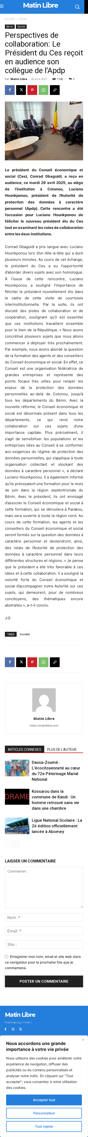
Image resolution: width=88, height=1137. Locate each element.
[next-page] (16, 844)
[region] (44, 1086)
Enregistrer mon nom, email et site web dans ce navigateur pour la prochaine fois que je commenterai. (43, 962)
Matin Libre (19, 79)
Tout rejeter (44, 1126)
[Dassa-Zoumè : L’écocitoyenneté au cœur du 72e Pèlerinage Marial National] (17, 768)
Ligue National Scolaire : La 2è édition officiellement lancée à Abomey (57, 826)
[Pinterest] (32, 90)
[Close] (83, 1040)
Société (21, 26)
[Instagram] (13, 1029)
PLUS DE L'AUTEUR (62, 750)
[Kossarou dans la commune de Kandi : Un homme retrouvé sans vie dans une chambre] (17, 797)
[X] (21, 90)
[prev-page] (8, 844)
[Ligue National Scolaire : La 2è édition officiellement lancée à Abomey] (17, 826)
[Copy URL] (55, 90)
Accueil (10, 19)
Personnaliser (44, 1113)
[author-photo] (44, 712)
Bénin (23, 19)
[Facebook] (10, 90)
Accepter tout (44, 1100)
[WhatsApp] (43, 90)
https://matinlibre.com (44, 725)
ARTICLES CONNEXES (24, 750)
